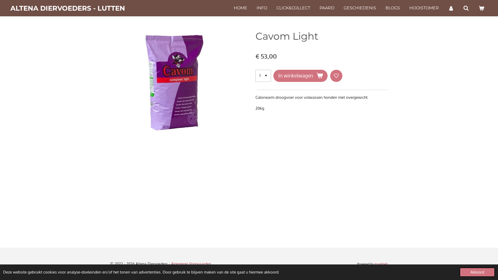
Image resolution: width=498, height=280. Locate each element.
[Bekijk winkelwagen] (481, 8)
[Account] (451, 8)
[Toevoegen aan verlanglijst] (336, 76)
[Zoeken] (466, 8)
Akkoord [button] (477, 272)
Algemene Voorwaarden (191, 264)
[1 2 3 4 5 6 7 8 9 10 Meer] (263, 76)
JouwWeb (381, 264)
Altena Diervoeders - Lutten (67, 8)
